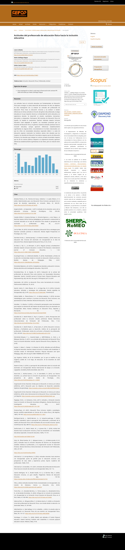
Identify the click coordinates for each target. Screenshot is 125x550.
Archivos (27, 24)
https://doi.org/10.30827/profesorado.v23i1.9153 (36, 333)
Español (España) (95, 39)
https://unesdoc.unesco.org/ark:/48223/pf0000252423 (44, 388)
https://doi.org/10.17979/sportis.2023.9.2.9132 (44, 424)
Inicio (15, 30)
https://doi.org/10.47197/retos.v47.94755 (25, 205)
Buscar (110, 24)
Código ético (52, 24)
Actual (21, 24)
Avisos (14, 24)
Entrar (112, 1)
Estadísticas (62, 24)
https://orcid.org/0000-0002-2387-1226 (23, 68)
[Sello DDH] (101, 118)
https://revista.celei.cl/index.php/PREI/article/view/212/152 (30, 479)
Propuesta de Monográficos (98, 68)
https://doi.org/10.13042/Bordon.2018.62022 (26, 262)
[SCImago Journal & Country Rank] (101, 86)
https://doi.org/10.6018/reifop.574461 (27, 75)
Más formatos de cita (70, 104)
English (93, 36)
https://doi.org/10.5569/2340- (37, 292)
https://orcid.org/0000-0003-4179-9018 (23, 55)
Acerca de (42, 24)
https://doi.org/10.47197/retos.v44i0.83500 (37, 513)
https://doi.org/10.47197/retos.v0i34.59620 (26, 225)
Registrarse (105, 1)
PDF (83, 42)
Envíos (34, 24)
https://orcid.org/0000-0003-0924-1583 (23, 63)
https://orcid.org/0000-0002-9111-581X (34, 414)
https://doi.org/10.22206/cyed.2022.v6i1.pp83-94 (28, 487)
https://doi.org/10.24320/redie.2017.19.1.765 (26, 406)
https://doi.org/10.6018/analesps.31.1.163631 (27, 380)
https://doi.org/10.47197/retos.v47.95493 (40, 497)
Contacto (70, 24)
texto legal (68, 168)
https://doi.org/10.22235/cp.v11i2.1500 (25, 213)
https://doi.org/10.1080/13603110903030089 (26, 252)
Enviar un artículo (97, 46)
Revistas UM (97, 1)
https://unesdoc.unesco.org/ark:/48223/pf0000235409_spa (38, 396)
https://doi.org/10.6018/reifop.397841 (24, 453)
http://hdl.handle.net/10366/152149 (24, 436)
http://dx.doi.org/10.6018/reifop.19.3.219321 (26, 323)
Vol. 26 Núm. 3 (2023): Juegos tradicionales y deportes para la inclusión (43, 30)
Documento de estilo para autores (100, 58)
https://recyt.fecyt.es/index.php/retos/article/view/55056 (30, 313)
